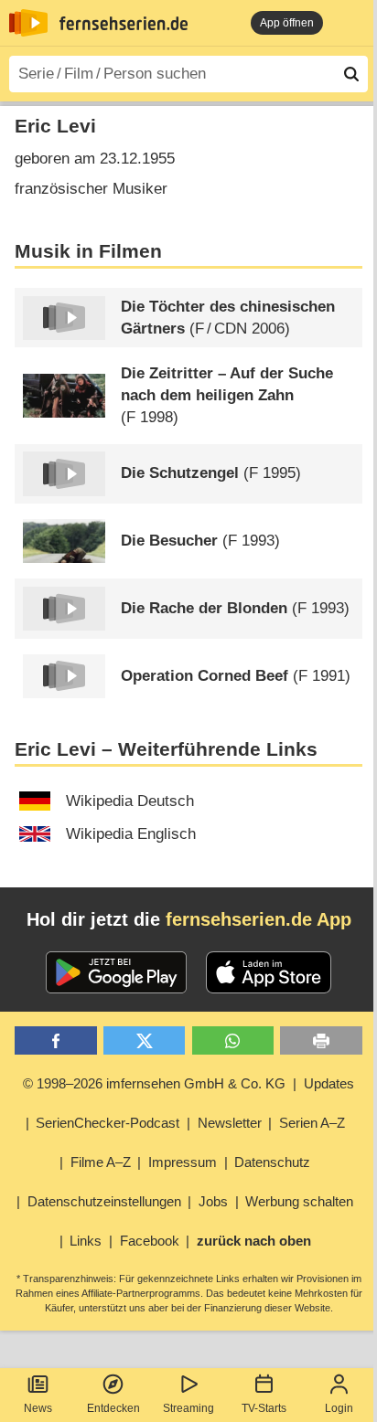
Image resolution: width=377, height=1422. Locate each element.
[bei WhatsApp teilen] (233, 1040)
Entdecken (113, 1408)
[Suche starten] (351, 74)
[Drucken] (320, 1040)
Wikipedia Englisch (131, 834)
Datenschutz (272, 1162)
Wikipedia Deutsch (130, 801)
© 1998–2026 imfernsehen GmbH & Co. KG (154, 1083)
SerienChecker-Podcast (107, 1122)
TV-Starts (264, 1408)
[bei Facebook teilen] (55, 1040)
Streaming (188, 1408)
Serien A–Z (312, 1122)
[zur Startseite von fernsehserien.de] (28, 23)
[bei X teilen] (144, 1040)
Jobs (213, 1201)
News (38, 1408)
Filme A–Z (100, 1162)
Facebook (149, 1240)
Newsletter (230, 1122)
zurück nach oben (254, 1240)
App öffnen (287, 22)
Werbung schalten (299, 1201)
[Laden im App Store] (269, 972)
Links (86, 1240)
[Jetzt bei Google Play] (117, 972)
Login (339, 1408)
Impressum (182, 1162)
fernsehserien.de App (258, 919)
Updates (329, 1083)
